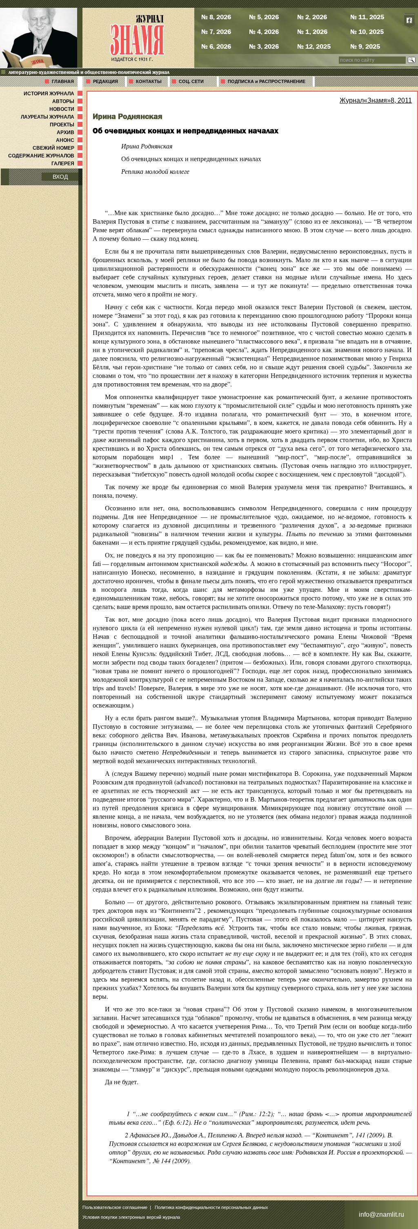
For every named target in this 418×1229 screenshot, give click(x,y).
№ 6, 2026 (216, 46)
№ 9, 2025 (365, 46)
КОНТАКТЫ (149, 81)
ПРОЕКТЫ (67, 125)
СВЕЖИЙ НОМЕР (58, 148)
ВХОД (60, 176)
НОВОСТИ (66, 109)
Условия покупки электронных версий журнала (131, 1217)
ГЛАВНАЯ (63, 81)
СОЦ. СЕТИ (191, 81)
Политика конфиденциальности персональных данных (211, 1207)
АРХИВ (70, 132)
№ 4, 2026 (264, 31)
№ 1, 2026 (312, 31)
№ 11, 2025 (367, 16)
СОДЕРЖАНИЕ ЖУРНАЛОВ (46, 156)
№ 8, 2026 (216, 16)
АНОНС (70, 140)
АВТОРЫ (68, 101)
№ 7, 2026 (216, 31)
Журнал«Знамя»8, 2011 (376, 100)
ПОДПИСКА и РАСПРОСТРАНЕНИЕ (266, 81)
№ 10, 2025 (367, 31)
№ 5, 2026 (264, 16)
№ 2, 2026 (312, 16)
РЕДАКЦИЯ (105, 81)
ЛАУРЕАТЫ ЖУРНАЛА (52, 117)
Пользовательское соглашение (114, 1207)
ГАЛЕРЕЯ (67, 163)
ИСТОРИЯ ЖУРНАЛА (54, 94)
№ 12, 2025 (314, 46)
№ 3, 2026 (264, 46)
